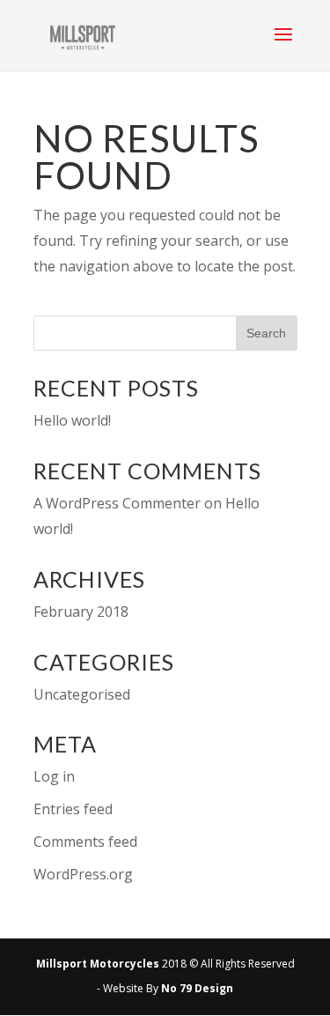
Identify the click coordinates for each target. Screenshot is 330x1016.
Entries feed (73, 809)
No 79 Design (197, 988)
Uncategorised (81, 694)
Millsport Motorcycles (97, 963)
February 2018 (80, 611)
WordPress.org (83, 874)
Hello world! (72, 420)
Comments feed (85, 841)
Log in (54, 776)
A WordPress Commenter (117, 503)
